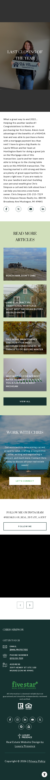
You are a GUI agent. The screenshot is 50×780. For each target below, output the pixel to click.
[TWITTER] (40, 719)
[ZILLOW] (29, 726)
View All (25, 401)
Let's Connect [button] (25, 481)
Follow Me (25, 526)
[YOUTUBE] (32, 719)
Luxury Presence (25, 746)
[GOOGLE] (21, 726)
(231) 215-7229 (16, 658)
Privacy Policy (36, 761)
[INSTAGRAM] (17, 719)
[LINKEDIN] (25, 719)
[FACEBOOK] (10, 719)
